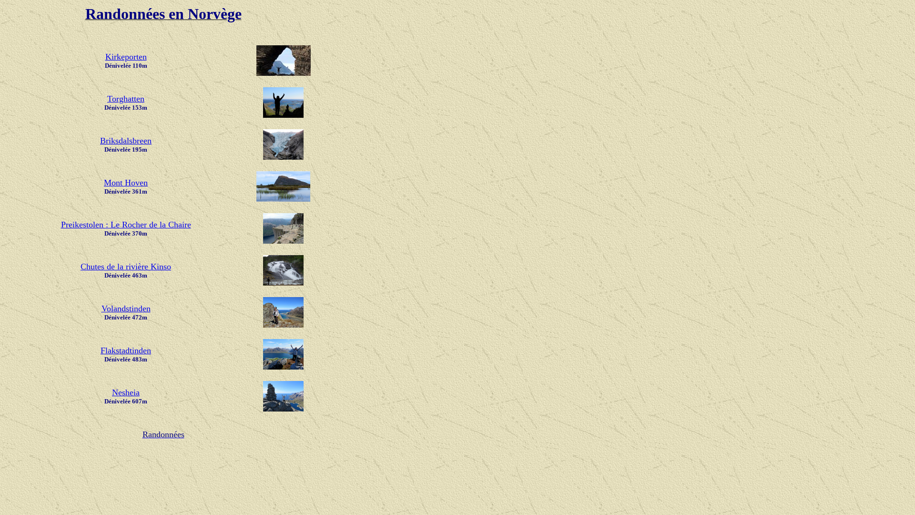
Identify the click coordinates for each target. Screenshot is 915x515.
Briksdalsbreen (126, 140)
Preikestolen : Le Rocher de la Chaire (126, 224)
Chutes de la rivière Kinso (126, 266)
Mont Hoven (126, 182)
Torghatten (125, 98)
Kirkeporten (126, 57)
